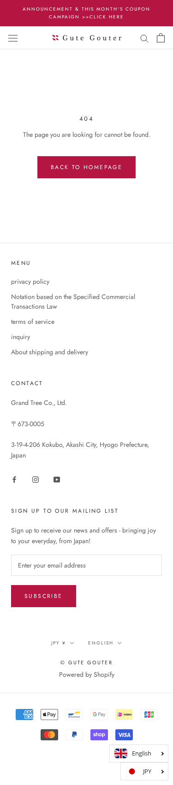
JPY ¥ (58, 642)
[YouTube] (57, 479)
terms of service (32, 321)
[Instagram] (35, 479)
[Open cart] (161, 37)
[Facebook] (14, 479)
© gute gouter (86, 662)
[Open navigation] (13, 37)
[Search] (144, 37)
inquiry (20, 336)
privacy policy (30, 281)
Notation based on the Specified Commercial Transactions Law (73, 301)
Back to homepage (86, 167)
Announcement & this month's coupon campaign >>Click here (86, 13)
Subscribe (43, 596)
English (100, 642)
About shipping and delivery (49, 352)
